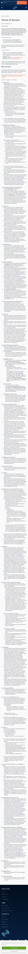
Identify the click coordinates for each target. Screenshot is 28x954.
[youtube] (18, 940)
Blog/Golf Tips (5, 894)
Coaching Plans (5, 899)
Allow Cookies (14, 948)
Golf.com (4, 916)
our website (7, 264)
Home (3, 891)
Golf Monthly (5, 927)
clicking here (19, 341)
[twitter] (10, 940)
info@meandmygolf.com (12, 64)
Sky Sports (4, 921)
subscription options (11, 289)
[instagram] (25, 940)
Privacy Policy (11, 194)
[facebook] (2, 940)
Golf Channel (5, 919)
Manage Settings (14, 951)
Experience (4, 896)
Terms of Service (5, 908)
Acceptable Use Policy (7, 910)
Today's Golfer (5, 924)
